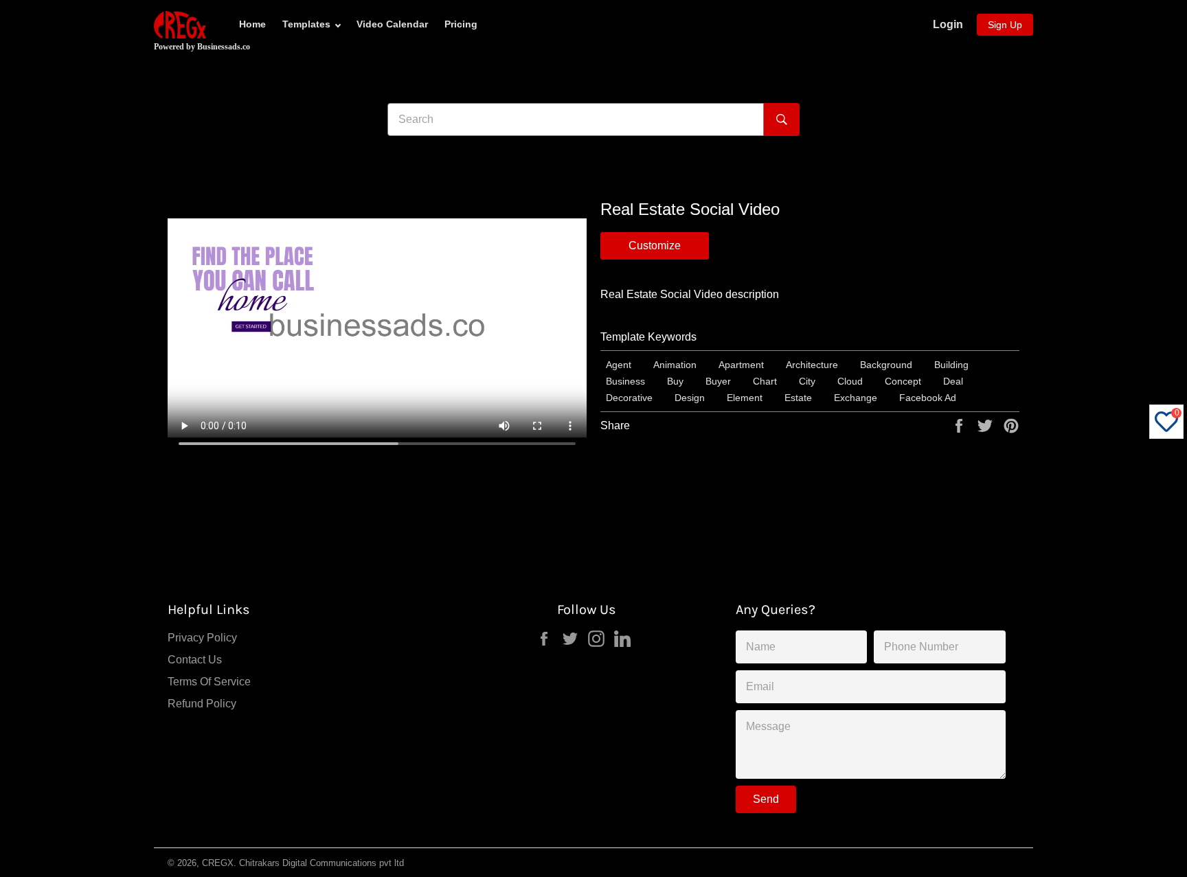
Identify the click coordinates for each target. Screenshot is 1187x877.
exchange (855, 397)
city (807, 381)
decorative (629, 397)
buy (675, 381)
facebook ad (927, 397)
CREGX (218, 863)
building (951, 364)
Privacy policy (202, 637)
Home (252, 24)
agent (618, 364)
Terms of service (209, 681)
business (625, 381)
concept (903, 381)
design (690, 397)
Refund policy (202, 703)
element (744, 397)
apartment (741, 364)
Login (948, 24)
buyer (718, 381)
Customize (655, 245)
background (886, 364)
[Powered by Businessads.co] (180, 24)
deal (953, 381)
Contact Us (195, 659)
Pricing (460, 24)
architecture (812, 364)
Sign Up (1005, 24)
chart (765, 381)
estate (798, 397)
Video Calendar (392, 24)
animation (675, 364)
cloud (850, 381)
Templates (306, 24)
